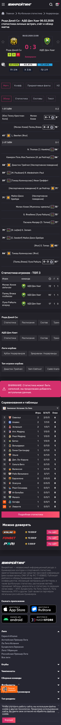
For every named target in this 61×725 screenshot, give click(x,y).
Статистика (21, 98)
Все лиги (5, 657)
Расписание (28, 322)
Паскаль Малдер (31, 222)
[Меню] (3, 4)
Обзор (6, 98)
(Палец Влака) (20, 262)
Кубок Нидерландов (14, 353)
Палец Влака (35, 127)
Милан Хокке (22, 207)
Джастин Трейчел (21, 165)
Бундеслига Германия (12, 647)
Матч (6, 85)
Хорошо (9, 720)
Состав (44, 322)
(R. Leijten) (16, 230)
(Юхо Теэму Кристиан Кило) (13, 117)
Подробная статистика (30, 514)
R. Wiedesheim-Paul (34, 173)
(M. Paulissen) (17, 173)
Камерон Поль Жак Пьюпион (20, 157)
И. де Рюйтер (43, 188)
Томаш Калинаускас (22, 253)
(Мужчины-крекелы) (39, 207)
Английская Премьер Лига (14, 640)
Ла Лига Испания (10, 643)
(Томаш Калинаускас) (22, 180)
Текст (51, 98)
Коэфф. (18, 85)
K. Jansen (26, 230)
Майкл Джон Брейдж (33, 238)
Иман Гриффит (41, 180)
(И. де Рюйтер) (43, 157)
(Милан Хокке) (21, 127)
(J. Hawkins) (44, 149)
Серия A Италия (9, 636)
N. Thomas (32, 149)
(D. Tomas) (45, 222)
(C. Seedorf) (16, 238)
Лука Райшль (34, 262)
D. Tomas (44, 245)
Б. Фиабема (29, 214)
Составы (37, 98)
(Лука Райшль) (43, 214)
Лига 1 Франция (9, 650)
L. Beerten (16, 135)
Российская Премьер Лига (14, 654)
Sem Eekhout (34, 369)
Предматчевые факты (39, 85)
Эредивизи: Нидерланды (44, 353)
